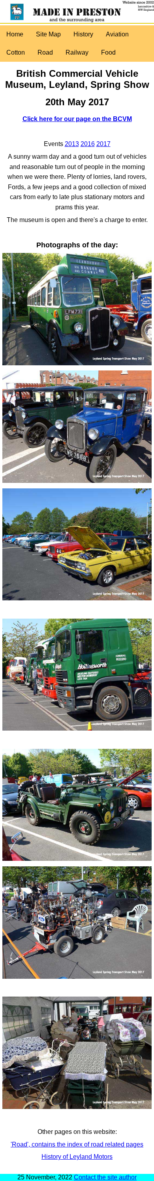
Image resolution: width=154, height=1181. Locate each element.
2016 (88, 144)
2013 (72, 144)
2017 (103, 144)
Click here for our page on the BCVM (77, 119)
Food (108, 52)
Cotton (15, 52)
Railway (77, 52)
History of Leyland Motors (77, 1156)
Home (14, 34)
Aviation (117, 34)
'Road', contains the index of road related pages (77, 1144)
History (83, 34)
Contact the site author (105, 1177)
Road (45, 52)
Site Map (48, 34)
